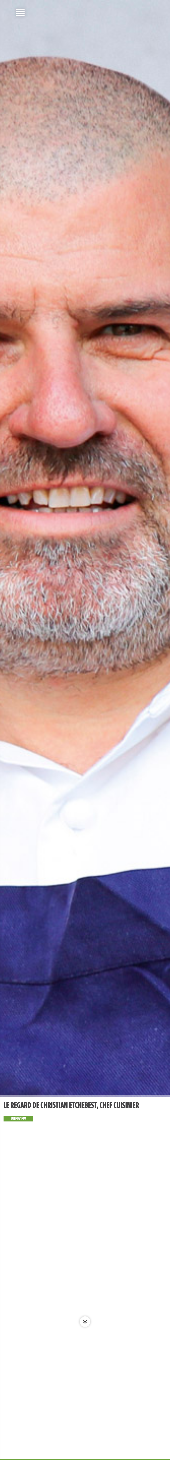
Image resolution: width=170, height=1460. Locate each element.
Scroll (85, 1321)
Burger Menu (20, 12)
